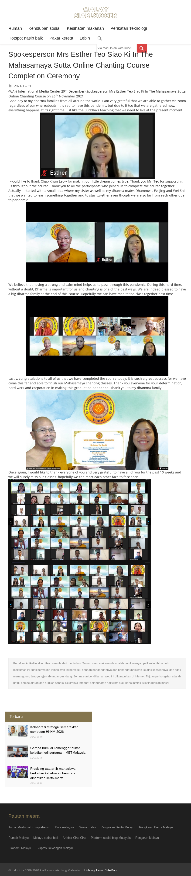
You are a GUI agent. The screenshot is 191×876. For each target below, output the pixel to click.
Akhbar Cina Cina (74, 837)
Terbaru (16, 716)
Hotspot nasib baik (25, 38)
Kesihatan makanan (85, 28)
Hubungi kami (93, 870)
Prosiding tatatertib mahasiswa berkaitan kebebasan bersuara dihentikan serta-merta (52, 773)
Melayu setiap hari (45, 837)
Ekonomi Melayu (19, 848)
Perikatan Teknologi (128, 28)
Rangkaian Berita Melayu (117, 827)
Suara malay (87, 827)
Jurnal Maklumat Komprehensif (29, 827)
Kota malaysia (64, 827)
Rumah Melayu (18, 837)
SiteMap (110, 870)
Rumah (15, 28)
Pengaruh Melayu (147, 837)
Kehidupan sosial (44, 28)
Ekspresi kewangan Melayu (54, 848)
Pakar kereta (61, 38)
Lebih (85, 38)
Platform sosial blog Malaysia (111, 837)
